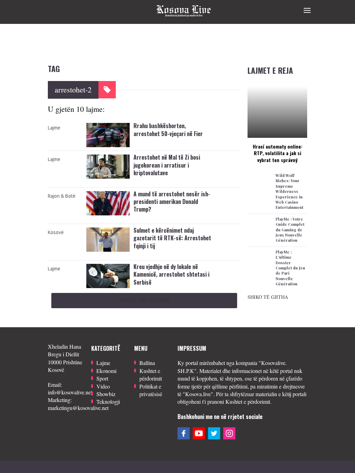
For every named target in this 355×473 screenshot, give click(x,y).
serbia (139, 309)
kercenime (144, 265)
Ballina (147, 362)
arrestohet (144, 137)
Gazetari (142, 257)
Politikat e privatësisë (150, 390)
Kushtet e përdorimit (150, 374)
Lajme (54, 128)
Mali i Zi (143, 207)
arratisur (142, 177)
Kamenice (144, 301)
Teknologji (108, 401)
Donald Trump (149, 221)
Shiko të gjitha (268, 297)
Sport (102, 378)
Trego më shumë (144, 300)
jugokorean (145, 192)
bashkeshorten (149, 145)
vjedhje (141, 316)
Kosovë (56, 232)
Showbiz (105, 394)
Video (103, 386)
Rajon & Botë (62, 196)
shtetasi (158, 309)
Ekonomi (106, 370)
